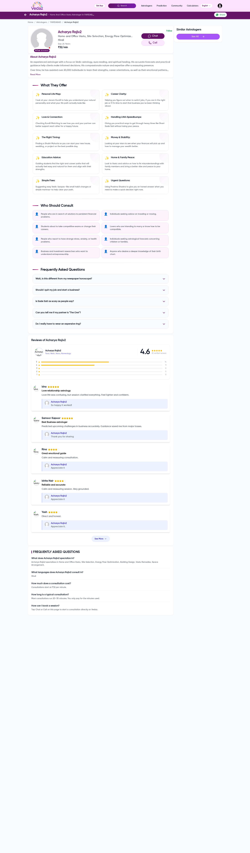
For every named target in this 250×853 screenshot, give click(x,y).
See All (195, 36)
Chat (155, 36)
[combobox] (206, 6)
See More (99, 539)
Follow (169, 31)
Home (30, 22)
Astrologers (41, 22)
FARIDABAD (55, 22)
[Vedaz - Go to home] (37, 5)
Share (222, 15)
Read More (35, 75)
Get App (99, 6)
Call (155, 42)
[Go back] (25, 14)
